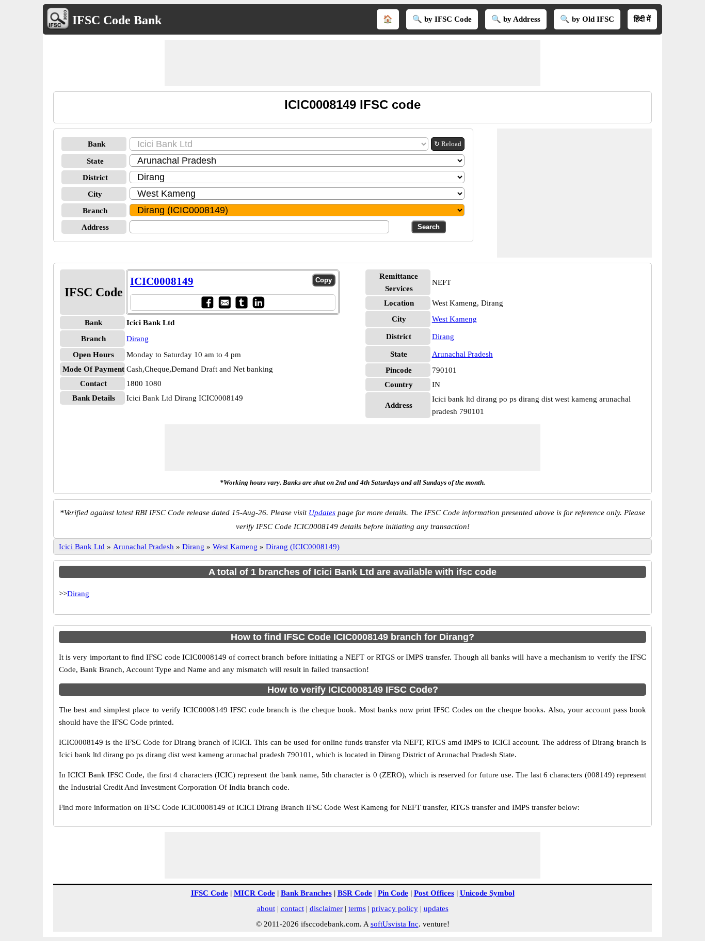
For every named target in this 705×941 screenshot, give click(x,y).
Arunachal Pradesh (462, 354)
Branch (95, 210)
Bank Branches (306, 893)
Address (95, 227)
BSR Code (355, 893)
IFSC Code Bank (117, 20)
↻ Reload (447, 144)
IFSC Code (209, 893)
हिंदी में (642, 19)
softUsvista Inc (395, 924)
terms (357, 908)
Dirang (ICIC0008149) (303, 547)
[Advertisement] (352, 63)
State (95, 161)
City (95, 194)
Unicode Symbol (487, 893)
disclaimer (326, 908)
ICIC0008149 (162, 281)
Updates (322, 512)
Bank (96, 144)
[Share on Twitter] (241, 302)
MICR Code (254, 893)
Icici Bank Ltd (82, 547)
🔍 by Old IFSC (587, 19)
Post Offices (434, 893)
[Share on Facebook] (207, 302)
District (95, 177)
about (266, 908)
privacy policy (395, 908)
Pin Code (393, 893)
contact (292, 908)
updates (436, 908)
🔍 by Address (515, 19)
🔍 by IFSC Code (442, 19)
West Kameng (454, 319)
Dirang (137, 338)
